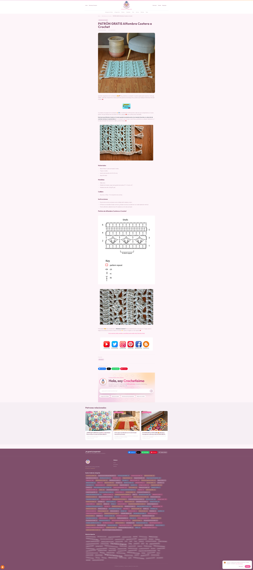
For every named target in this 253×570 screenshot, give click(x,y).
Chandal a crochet (155, 487)
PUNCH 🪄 (112, 518)
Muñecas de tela (114, 511)
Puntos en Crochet (155, 518)
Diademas (157, 539)
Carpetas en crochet (156, 485)
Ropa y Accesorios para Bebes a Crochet (121, 520)
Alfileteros (140, 546)
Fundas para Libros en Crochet (119, 499)
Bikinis (142, 543)
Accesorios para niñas (136, 475)
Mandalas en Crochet (117, 506)
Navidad (123, 511)
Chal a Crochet (133, 487)
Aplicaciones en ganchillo (102, 549)
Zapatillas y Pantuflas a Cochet (149, 527)
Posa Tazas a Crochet (91, 518)
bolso (126, 541)
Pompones (99, 515)
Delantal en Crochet (157, 494)
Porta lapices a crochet (122, 515)
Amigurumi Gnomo (127, 477)
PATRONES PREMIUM (126, 513)
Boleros (100, 482)
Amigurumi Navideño (139, 477)
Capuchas (133, 485)
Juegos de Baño (90, 503)
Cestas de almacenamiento (120, 487)
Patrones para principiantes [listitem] (128, 396)
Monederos (154, 508)
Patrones (155, 5)
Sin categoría (130, 522)
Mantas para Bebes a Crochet (133, 553)
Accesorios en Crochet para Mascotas (106, 475)
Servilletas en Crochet (108, 522)
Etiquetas (164, 5)
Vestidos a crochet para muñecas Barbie (95, 527)
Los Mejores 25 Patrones (144, 548)
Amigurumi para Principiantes (153, 477)
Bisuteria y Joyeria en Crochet (148, 480)
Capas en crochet (124, 485)
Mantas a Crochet (153, 537)
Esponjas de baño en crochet (92, 552)
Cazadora (137, 555)
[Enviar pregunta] (151, 391)
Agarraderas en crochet (91, 477)
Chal (133, 12)
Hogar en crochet (111, 501)
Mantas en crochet (91, 508)
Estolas (117, 496)
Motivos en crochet (90, 511)
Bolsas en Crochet (113, 558)
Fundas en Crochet (105, 499)
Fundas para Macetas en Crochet (136, 499)
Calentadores (89, 485)
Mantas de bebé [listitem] (115, 396)
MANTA (129, 557)
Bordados (118, 482)
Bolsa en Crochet (109, 482)
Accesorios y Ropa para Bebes (92, 539)
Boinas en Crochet (90, 482)
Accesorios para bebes (123, 475)
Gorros (137, 12)
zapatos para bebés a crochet (93, 529)
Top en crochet (101, 525)
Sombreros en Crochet (141, 522)
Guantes (143, 553)
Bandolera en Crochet (132, 548)
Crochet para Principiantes (138, 558)
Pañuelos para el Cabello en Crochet (94, 513)
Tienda (159, 5)
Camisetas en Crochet (112, 485)
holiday (130, 543)
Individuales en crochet (119, 539)
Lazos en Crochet (122, 503)
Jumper (99, 503)
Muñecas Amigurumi (103, 511)
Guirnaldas (101, 501)
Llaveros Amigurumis (152, 503)
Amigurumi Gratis (109, 12)
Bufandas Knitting (140, 482)
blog (159, 550)
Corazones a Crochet (150, 558)
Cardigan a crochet (144, 485)
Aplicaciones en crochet (101, 480)
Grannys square (162, 499)
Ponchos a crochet (109, 515)
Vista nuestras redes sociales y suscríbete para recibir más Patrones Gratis (126, 333)
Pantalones (152, 511)
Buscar (115, 466)
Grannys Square (99, 546)
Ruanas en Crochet (137, 520)
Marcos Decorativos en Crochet (107, 539)
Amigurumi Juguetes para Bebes (92, 541)
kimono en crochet (143, 537)
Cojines (101, 489)
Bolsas (122, 12)
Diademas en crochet (91, 496)
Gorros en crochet (150, 499)
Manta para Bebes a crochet (143, 506)
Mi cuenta (116, 464)
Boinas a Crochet (132, 546)
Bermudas (125, 480)
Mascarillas (126, 508)
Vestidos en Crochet (111, 527)
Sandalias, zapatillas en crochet (93, 522)
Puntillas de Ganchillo (122, 518)
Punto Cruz (132, 518)
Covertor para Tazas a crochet (106, 492)
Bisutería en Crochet (143, 539)
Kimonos (106, 503)
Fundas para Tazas (110, 552)
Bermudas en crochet (102, 537)
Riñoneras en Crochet (104, 520)
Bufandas (88, 560)
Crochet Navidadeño (90, 548)
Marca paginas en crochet (115, 508)
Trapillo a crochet (138, 525)
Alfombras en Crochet (106, 16)
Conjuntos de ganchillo (91, 492)
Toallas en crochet (90, 525)
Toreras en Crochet (112, 525)
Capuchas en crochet (121, 553)
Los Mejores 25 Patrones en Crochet (94, 506)
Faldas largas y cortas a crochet (141, 496)
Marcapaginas (160, 557)
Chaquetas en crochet (91, 489)
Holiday (120, 501)
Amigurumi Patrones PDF (155, 544)
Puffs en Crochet (103, 518)
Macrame (107, 506)
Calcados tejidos (151, 482)
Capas (135, 541)
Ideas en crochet (129, 501)
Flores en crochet (155, 496)
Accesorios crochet (91, 475)
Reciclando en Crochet (91, 520)
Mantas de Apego (157, 506)
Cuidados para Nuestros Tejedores (122, 494)
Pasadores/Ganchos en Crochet (111, 513)
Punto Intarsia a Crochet (143, 518)
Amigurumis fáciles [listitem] (105, 396)
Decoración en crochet (144, 494)
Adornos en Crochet (149, 475)
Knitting (113, 503)
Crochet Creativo (119, 492)
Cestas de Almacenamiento (159, 546)
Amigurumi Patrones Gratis (113, 555)
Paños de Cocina (143, 511)
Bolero (158, 552)
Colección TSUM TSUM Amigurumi (128, 489)
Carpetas (128, 12)
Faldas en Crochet (89, 546)
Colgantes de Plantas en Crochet (111, 546)
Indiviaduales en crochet (141, 501)
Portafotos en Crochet (135, 515)
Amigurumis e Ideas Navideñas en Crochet (147, 550)
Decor (134, 494)
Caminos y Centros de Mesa (98, 560)
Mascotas (135, 537)
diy (147, 543)
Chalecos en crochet (144, 487)
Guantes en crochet (91, 501)
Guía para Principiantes (90, 537)
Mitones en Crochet (136, 508)
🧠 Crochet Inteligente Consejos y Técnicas (112, 529)
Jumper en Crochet (104, 543)
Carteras (88, 487)
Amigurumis (117, 12)
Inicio (86, 5)
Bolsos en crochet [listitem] (141, 396)
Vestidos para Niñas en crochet (126, 527)
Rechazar (241, 566)
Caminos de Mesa (100, 485)
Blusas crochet (161, 480)
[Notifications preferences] (2, 567)
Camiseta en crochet (122, 551)
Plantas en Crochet (152, 513)
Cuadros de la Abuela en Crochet (93, 494)
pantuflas (160, 511)
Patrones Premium (93, 5)
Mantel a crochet (102, 508)
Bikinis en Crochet (134, 480)
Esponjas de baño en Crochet (105, 496)
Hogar (130, 541)
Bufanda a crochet (128, 482)
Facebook (103, 368)
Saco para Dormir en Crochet (150, 520)
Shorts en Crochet (120, 522)
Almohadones (116, 477)
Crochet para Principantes (143, 492)
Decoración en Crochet (131, 539)
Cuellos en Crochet (108, 494)
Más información (239, 563)
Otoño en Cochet (132, 511)
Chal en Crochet (89, 555)
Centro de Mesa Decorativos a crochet (102, 487)
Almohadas (102, 553)
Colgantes (140, 489)
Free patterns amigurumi (92, 499)
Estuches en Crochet (126, 496)
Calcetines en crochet (126, 536)
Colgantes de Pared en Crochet (92, 543)
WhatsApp (116, 368)
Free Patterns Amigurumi (118, 544)
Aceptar (247, 566)
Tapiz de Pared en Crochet (155, 522)
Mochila (145, 508)
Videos (137, 527)
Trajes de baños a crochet (125, 525)
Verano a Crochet (160, 525)
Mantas (142, 12)
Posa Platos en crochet (148, 515)
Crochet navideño (130, 492)
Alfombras (101, 359)
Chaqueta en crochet (122, 548)
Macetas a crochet (147, 546)
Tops (147, 12)
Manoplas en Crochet (130, 506)
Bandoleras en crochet (115, 480)
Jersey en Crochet (154, 501)
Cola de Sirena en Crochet (112, 489)
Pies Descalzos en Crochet (139, 513)
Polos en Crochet (90, 515)
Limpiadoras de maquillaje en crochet (137, 503)
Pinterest (125, 368)
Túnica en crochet (149, 525)
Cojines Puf (141, 541)
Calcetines (160, 482)
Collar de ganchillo (150, 489)
